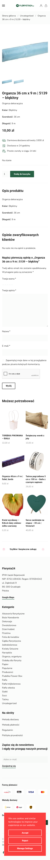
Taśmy (5, 699)
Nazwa (6, 331)
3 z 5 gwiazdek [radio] (8, 285)
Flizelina (6, 633)
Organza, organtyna (11, 656)
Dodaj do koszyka (22, 174)
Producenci (7, 672)
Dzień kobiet (8, 629)
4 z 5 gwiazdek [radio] (10, 285)
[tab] (7, 82)
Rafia (4, 679)
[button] (3, 5)
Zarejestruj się (9, 766)
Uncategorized (9, 703)
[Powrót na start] (25, 5)
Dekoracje (7, 621)
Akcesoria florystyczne (13, 613)
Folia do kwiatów (10, 637)
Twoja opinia (9, 290)
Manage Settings (25, 848)
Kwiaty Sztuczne (10, 648)
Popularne (7, 668)
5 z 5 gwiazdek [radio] (12, 285)
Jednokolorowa (9, 644)
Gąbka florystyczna (11, 640)
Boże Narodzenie (10, 617)
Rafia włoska (8, 687)
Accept (25, 833)
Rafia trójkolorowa (11, 683)
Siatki (5, 691)
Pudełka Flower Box (12, 676)
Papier (5, 664)
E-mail (6, 345)
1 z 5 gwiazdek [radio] (3, 285)
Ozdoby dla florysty (11, 660)
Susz (4, 695)
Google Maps (8, 597)
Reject (25, 840)
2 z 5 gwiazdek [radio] (5, 285)
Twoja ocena (9, 278)
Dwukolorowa (9, 625)
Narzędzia (7, 652)
